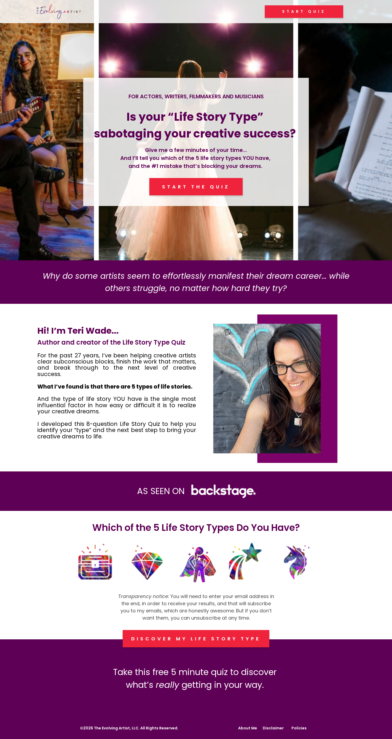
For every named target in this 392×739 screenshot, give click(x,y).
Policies (299, 728)
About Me (247, 728)
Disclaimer (273, 728)
